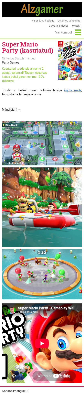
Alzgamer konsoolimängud (42, 9)
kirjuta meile (72, 90)
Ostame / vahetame (68, 20)
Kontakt (76, 25)
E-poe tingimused (59, 25)
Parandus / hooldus (43, 20)
